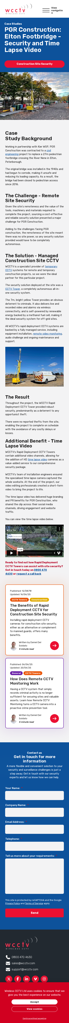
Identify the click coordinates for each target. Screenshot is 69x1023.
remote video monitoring (47, 333)
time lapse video (37, 459)
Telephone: (13, 839)
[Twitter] (8, 979)
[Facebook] (17, 979)
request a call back (28, 573)
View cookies (34, 1009)
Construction (39, 599)
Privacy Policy (12, 903)
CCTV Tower (12, 289)
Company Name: (16, 805)
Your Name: (13, 788)
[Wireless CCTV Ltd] (18, 8)
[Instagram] (44, 979)
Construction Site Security (35, 63)
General (16, 673)
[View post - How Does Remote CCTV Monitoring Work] (34, 693)
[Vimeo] (35, 979)
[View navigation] (46, 10)
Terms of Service (34, 903)
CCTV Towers (19, 599)
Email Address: (16, 822)
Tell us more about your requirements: (31, 855)
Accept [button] (34, 1002)
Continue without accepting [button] (34, 1018)
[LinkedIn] (26, 979)
